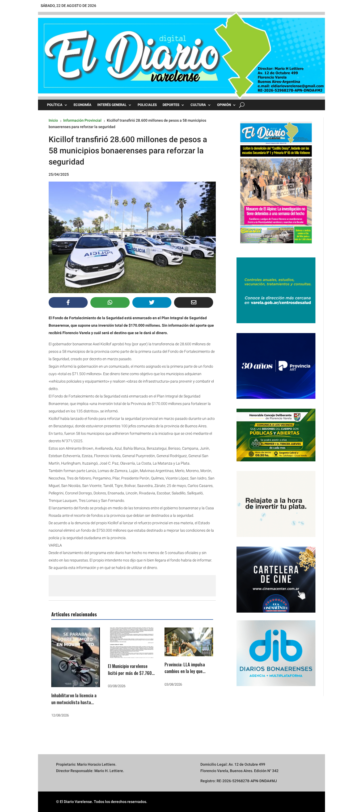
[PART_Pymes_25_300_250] (276, 397)
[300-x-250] (276, 322)
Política (54, 105)
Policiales (147, 105)
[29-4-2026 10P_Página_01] (276, 246)
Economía (82, 105)
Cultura (198, 105)
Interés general (111, 105)
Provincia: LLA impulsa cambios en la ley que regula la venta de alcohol (187, 671)
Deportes (171, 105)
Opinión (224, 105)
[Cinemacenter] (276, 580)
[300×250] (276, 536)
